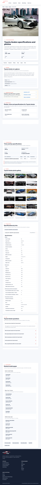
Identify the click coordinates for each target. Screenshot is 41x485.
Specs (22, 62)
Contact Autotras (5, 465)
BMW (22, 465)
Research (10, 62)
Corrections (4, 479)
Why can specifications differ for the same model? (13, 343)
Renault (22, 468)
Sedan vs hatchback (30, 97)
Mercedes (23, 464)
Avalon (10, 6)
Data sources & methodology (7, 476)
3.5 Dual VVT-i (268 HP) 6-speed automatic (12, 158)
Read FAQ (30, 442)
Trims (18, 62)
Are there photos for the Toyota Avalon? (11, 340)
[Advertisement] (20, 130)
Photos (14, 62)
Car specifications (5, 462)
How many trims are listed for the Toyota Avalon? (13, 323)
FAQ (25, 62)
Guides (3, 475)
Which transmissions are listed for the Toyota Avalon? (13, 337)
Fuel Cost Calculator (5, 464)
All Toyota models (7, 442)
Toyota (6, 6)
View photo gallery (24, 442)
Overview (5, 62)
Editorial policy (5, 478)
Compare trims (7, 445)
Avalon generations (15, 442)
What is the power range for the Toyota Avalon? (12, 330)
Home (3, 6)
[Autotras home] (6, 453)
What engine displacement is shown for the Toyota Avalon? (14, 333)
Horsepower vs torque (30, 94)
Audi (22, 462)
